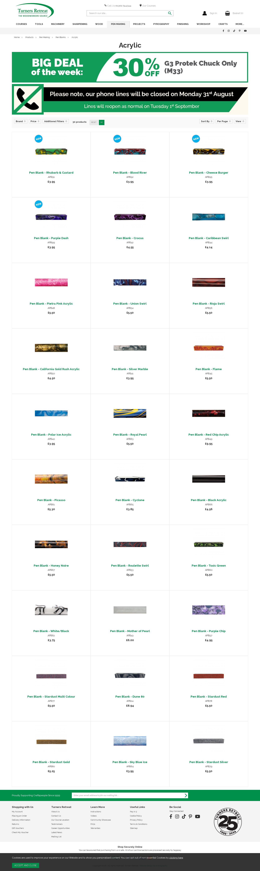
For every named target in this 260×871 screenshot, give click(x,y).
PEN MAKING (118, 24)
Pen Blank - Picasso (51, 500)
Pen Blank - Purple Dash (51, 238)
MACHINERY (57, 24)
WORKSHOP (203, 24)
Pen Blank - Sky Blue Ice (130, 762)
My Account (17, 811)
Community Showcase (101, 820)
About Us (55, 811)
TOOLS (39, 24)
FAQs (93, 824)
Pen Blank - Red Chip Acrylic (209, 434)
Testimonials (56, 824)
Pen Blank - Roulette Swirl (130, 565)
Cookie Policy (136, 816)
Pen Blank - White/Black (51, 631)
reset (93, 122)
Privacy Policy (136, 820)
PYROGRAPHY (161, 24)
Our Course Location (60, 820)
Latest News (56, 832)
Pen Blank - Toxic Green (209, 565)
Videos (94, 816)
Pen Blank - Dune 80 (129, 696)
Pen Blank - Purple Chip (209, 631)
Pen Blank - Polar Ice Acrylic (51, 434)
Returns (15, 824)
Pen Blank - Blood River (130, 172)
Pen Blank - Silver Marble (130, 369)
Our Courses (149, 5)
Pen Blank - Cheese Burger (208, 172)
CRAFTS (223, 24)
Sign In (213, 13)
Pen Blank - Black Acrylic (208, 500)
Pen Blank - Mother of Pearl (130, 631)
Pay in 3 (133, 811)
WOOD (99, 24)
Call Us (119, 5)
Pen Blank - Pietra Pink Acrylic (51, 303)
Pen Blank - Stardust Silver (208, 762)
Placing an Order (19, 816)
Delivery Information (21, 820)
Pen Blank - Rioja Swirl (209, 303)
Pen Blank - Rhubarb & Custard (51, 172)
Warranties (95, 828)
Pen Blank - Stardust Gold (51, 762)
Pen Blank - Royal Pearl (130, 434)
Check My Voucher (20, 832)
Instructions (96, 811)
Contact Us (56, 816)
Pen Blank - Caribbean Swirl (209, 238)
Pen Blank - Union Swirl (130, 303)
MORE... (240, 24)
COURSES (21, 24)
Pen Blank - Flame (209, 369)
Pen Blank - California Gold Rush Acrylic (51, 369)
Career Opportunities (60, 828)
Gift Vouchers (18, 828)
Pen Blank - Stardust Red (209, 696)
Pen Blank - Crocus (130, 238)
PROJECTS (139, 24)
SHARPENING (80, 24)
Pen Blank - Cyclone (130, 500)
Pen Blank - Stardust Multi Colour (51, 696)
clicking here (176, 857)
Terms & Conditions (138, 824)
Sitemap (134, 828)
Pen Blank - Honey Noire (51, 565)
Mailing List (56, 836)
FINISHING (183, 24)
